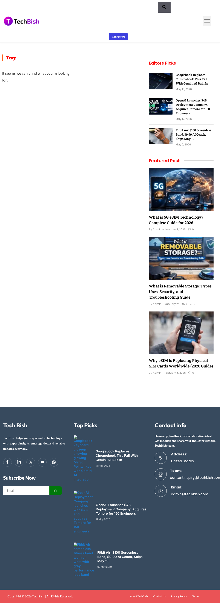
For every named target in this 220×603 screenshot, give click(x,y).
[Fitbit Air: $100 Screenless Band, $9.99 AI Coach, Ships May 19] (161, 136)
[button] (207, 21)
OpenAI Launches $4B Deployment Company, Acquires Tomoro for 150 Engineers (193, 106)
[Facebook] (7, 462)
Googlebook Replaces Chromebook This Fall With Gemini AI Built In (192, 79)
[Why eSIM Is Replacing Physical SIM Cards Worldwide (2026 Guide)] (181, 332)
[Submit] (55, 490)
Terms (195, 596)
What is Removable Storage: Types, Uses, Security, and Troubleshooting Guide (180, 291)
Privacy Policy (179, 596)
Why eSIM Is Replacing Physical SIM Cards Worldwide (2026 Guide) (181, 363)
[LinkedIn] (19, 462)
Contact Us (159, 596)
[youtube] (42, 462)
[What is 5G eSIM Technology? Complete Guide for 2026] (181, 189)
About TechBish (139, 596)
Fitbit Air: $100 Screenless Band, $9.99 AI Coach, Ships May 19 (193, 134)
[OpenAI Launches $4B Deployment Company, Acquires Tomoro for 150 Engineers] (161, 106)
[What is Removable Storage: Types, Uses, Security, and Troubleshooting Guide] (181, 258)
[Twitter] (30, 462)
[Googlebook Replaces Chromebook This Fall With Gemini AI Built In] (161, 81)
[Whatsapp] (54, 462)
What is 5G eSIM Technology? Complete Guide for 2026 (176, 220)
